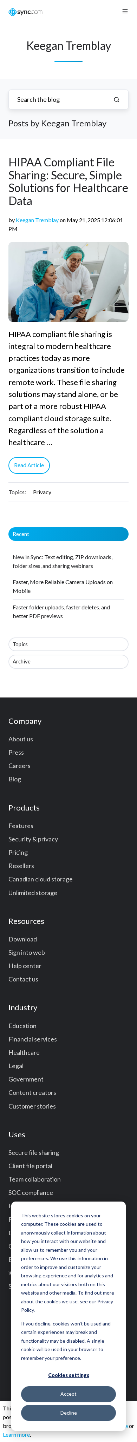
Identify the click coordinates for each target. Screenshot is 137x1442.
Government (26, 1079)
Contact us (23, 979)
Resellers (21, 865)
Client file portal (30, 1166)
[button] (125, 11)
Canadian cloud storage (40, 879)
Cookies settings (68, 1375)
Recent (21, 534)
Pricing (18, 852)
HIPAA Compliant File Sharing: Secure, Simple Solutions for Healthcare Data (68, 181)
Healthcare (24, 1052)
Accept (68, 1394)
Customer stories (32, 1106)
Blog (14, 779)
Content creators (32, 1092)
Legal (16, 1066)
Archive (22, 661)
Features (20, 825)
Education (22, 1026)
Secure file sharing (33, 1152)
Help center (24, 966)
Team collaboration (34, 1179)
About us (20, 739)
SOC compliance (30, 1192)
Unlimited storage (32, 893)
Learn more (16, 1434)
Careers (19, 765)
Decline (68, 1413)
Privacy (42, 492)
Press (16, 752)
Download (22, 939)
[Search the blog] (116, 99)
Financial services (32, 1039)
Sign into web (26, 952)
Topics (20, 644)
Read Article (29, 465)
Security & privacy (33, 839)
